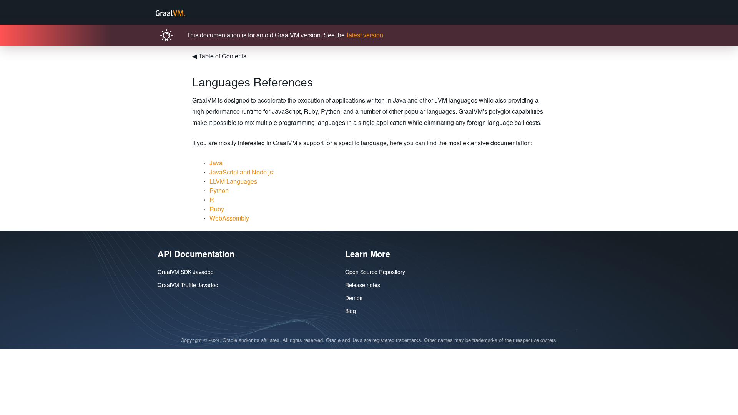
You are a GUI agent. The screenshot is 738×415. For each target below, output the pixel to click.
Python (219, 190)
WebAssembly (229, 218)
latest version (365, 35)
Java (216, 162)
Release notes (362, 285)
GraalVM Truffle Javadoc (188, 285)
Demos (353, 298)
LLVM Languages (233, 181)
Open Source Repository (375, 272)
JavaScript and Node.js (241, 172)
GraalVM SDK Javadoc (185, 272)
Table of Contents (219, 55)
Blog (350, 311)
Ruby (216, 208)
